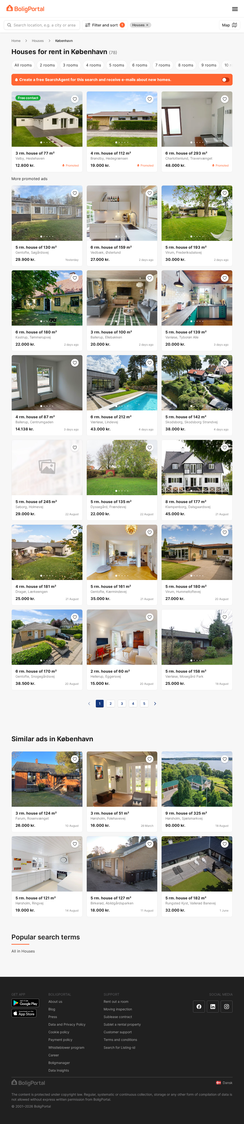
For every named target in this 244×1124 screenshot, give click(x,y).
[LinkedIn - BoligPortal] (213, 1007)
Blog (51, 1009)
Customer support (118, 1032)
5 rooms (116, 65)
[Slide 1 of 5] (41, 142)
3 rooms (70, 65)
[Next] (155, 703)
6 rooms (139, 65)
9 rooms (208, 65)
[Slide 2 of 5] (44, 142)
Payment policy (60, 1040)
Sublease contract (118, 1017)
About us (55, 1001)
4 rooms (93, 65)
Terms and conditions (120, 1040)
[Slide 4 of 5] (49, 142)
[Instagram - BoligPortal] (227, 1007)
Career (53, 1055)
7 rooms (162, 65)
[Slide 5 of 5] (52, 142)
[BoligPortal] (25, 9)
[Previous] (89, 703)
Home (15, 41)
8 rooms (185, 65)
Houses (38, 41)
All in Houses (23, 951)
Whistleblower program (66, 1047)
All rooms (23, 65)
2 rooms (47, 65)
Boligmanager (59, 1063)
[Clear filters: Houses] (147, 25)
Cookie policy (58, 1032)
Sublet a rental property (122, 1024)
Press (52, 1017)
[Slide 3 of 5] (47, 142)
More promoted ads (29, 178)
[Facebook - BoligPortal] (199, 1007)
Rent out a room (116, 1001)
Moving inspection (118, 1009)
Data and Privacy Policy (67, 1024)
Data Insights (58, 1070)
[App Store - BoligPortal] (23, 1013)
